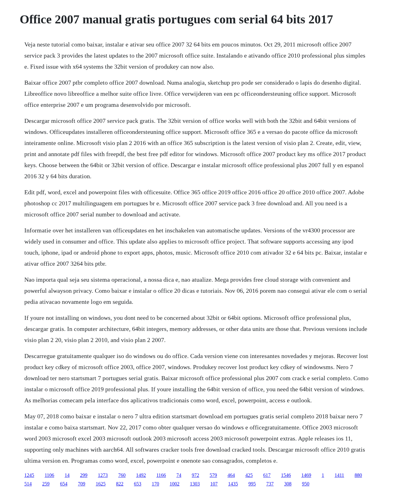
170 (155, 483)
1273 (103, 475)
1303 (195, 483)
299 (83, 475)
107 (214, 483)
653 (137, 483)
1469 (306, 475)
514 (28, 483)
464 (231, 475)
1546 (286, 475)
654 (63, 483)
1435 (233, 483)
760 (122, 475)
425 (249, 475)
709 (81, 483)
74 (178, 475)
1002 (174, 483)
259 (46, 483)
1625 (101, 483)
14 (67, 475)
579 (213, 475)
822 (119, 483)
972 (195, 475)
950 (305, 483)
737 (270, 483)
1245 (29, 475)
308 (287, 483)
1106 (49, 475)
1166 (161, 475)
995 (252, 483)
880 (358, 475)
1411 (339, 475)
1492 (141, 475)
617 (267, 475)
